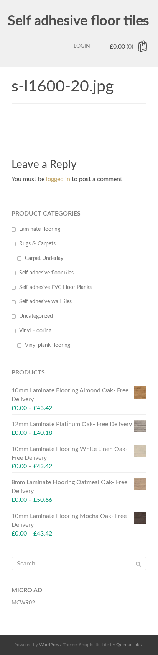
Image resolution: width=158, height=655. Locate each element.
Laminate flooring (39, 229)
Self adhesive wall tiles (45, 301)
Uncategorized (36, 316)
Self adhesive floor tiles (78, 21)
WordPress (50, 644)
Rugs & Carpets (37, 244)
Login (82, 46)
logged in (58, 179)
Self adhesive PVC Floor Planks (55, 287)
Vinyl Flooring (35, 330)
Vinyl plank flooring (47, 345)
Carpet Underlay (44, 258)
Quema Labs (129, 644)
